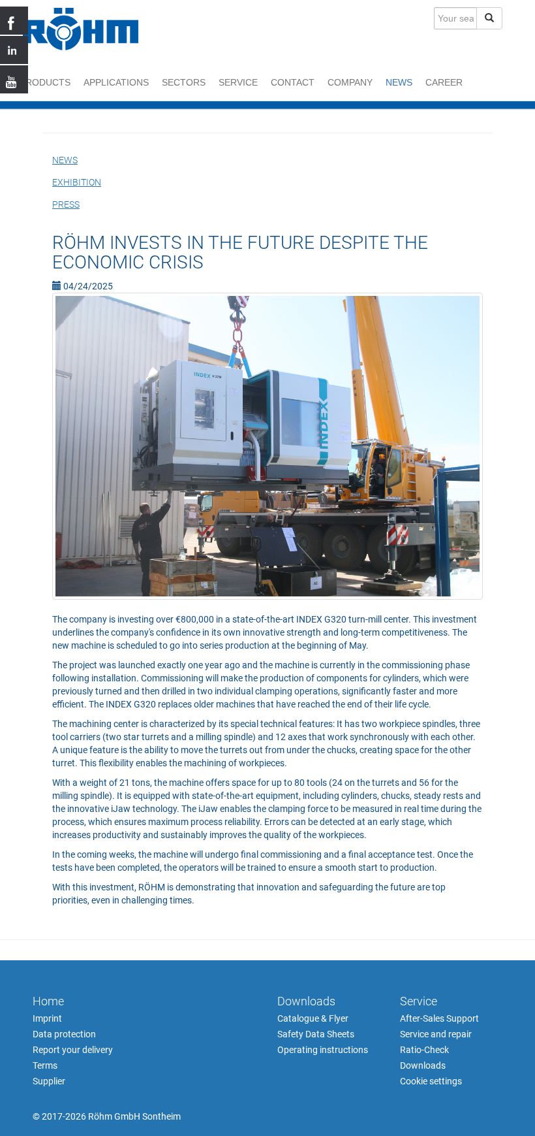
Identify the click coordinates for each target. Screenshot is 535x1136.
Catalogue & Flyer (312, 1018)
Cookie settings (431, 1081)
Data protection (64, 1034)
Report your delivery (73, 1050)
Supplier (49, 1081)
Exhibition (76, 182)
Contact (292, 82)
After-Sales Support (439, 1018)
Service (238, 82)
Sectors (184, 82)
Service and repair (436, 1034)
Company (350, 82)
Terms (45, 1065)
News (399, 82)
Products (45, 82)
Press (66, 204)
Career (444, 82)
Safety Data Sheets (315, 1034)
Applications (116, 82)
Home (48, 1001)
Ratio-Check (424, 1050)
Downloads (306, 1001)
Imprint (47, 1018)
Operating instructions (322, 1050)
